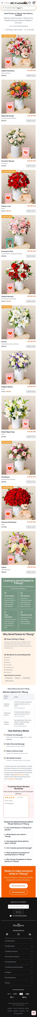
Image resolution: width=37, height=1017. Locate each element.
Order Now (31, 75)
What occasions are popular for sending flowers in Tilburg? (17, 854)
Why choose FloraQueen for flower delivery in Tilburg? (18, 860)
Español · (10, 1008)
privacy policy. (22, 916)
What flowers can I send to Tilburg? (15, 835)
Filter (33, 1013)
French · (15, 1008)
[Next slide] (31, 806)
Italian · (27, 1008)
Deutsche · (21, 1008)
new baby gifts (11, 779)
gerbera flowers (20, 775)
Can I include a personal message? (19, 848)
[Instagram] (18, 934)
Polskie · (10, 1011)
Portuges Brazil (18, 1013)
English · (16, 1011)
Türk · (27, 1011)
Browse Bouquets (18, 892)
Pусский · (22, 1011)
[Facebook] (7, 934)
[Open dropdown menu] (31, 940)
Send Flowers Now (18, 886)
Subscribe (18, 912)
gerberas (9, 739)
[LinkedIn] (30, 934)
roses (21, 737)
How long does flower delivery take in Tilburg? (17, 842)
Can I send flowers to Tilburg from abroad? (18, 829)
